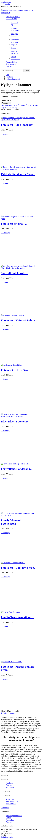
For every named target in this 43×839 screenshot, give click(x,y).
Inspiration (10, 787)
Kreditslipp (10, 820)
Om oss (8, 66)
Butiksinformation (7, 837)
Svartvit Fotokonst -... (14, 273)
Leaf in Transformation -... (17, 617)
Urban (13, 48)
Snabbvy (5, 134)
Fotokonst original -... (14, 223)
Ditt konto (5, 808)
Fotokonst (11, 19)
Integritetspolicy (12, 801)
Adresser (9, 822)
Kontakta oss (6, 2)
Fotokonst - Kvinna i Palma (18, 320)
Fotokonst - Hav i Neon (15, 369)
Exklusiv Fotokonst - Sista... (18, 174)
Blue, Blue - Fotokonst (14, 421)
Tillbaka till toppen (9, 713)
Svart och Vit (14, 24)
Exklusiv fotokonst (14, 52)
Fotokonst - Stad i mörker (17, 124)
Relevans (6, 103)
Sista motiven (11, 64)
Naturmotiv (15, 39)
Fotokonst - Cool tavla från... (18, 567)
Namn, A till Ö (14, 105)
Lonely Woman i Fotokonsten (11, 522)
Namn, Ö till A (26, 105)
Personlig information (14, 816)
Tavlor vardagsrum (13, 17)
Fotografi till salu (14, 35)
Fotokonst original (15, 43)
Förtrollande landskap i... (16, 468)
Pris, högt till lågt (11, 107)
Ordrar (8, 818)
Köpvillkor (10, 799)
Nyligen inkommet (15, 29)
